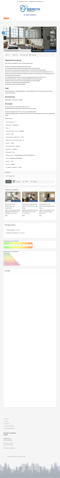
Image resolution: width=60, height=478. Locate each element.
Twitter (26, 181)
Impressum (7, 423)
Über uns (6, 418)
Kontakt (6, 421)
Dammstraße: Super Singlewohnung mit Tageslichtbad (10, 206)
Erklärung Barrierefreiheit (10, 428)
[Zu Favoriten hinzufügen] (5, 28)
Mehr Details (14, 213)
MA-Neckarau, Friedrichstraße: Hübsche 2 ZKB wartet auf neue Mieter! (29, 206)
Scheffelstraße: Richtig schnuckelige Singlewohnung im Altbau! (47, 206)
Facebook (18, 181)
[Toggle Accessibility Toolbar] (3, 33)
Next (48, 38)
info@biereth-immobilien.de (36, 1)
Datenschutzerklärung (9, 426)
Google (34, 181)
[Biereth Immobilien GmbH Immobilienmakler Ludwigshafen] (30, 8)
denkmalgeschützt (10, 176)
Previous (5, 38)
